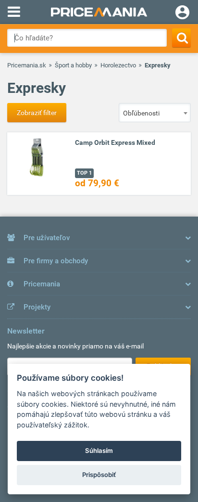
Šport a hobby (73, 65)
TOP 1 (84, 173)
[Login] (182, 13)
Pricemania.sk (26, 65)
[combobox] (155, 112)
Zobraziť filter (37, 112)
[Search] (181, 37)
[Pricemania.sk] (99, 12)
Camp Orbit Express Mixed (115, 142)
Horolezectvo (118, 65)
